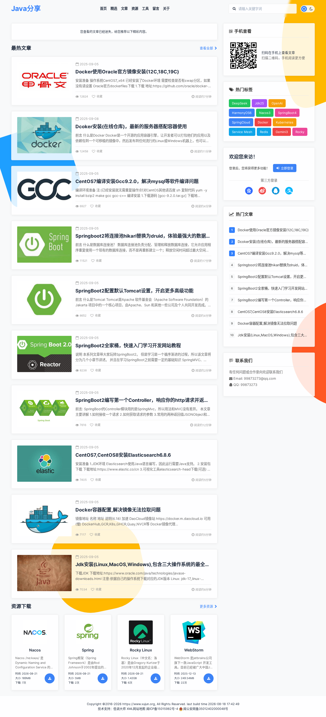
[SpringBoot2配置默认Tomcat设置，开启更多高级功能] (44, 300)
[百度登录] (249, 191)
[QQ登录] (275, 191)
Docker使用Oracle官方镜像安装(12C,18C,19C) (273, 230)
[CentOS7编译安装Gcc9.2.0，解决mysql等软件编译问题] (44, 190)
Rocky (299, 132)
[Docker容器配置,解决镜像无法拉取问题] (44, 518)
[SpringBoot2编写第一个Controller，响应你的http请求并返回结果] (44, 409)
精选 (113, 8)
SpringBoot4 (287, 113)
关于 (166, 8)
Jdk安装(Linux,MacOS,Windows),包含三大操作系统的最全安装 (272, 335)
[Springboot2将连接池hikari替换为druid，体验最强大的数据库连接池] (44, 245)
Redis (264, 132)
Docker (263, 122)
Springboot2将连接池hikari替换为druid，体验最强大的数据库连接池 (273, 265)
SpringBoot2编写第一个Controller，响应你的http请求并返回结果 (272, 300)
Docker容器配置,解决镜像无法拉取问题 (267, 323)
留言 (155, 8)
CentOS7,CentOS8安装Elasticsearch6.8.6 (270, 312)
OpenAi (277, 103)
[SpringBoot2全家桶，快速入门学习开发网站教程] (44, 354)
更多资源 (207, 606)
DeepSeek (239, 103)
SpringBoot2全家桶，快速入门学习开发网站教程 (273, 288)
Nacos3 (264, 113)
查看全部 (207, 48)
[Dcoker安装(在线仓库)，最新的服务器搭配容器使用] (44, 135)
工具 (145, 8)
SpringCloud (241, 122)
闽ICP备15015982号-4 (162, 709)
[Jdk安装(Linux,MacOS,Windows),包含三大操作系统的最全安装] (44, 573)
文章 (124, 8)
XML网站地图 (136, 709)
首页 (103, 8)
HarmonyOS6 (242, 113)
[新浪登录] (262, 191)
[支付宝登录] (289, 191)
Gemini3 (282, 132)
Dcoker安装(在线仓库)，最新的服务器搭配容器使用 (273, 242)
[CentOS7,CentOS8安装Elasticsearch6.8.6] (44, 464)
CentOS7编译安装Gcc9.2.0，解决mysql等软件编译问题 (272, 253)
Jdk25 (259, 103)
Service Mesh (242, 132)
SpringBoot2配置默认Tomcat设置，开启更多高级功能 (272, 277)
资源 (134, 8)
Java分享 (26, 8)
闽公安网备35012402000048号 (205, 709)
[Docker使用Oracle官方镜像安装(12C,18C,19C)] (44, 80)
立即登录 (287, 168)
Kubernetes (284, 122)
